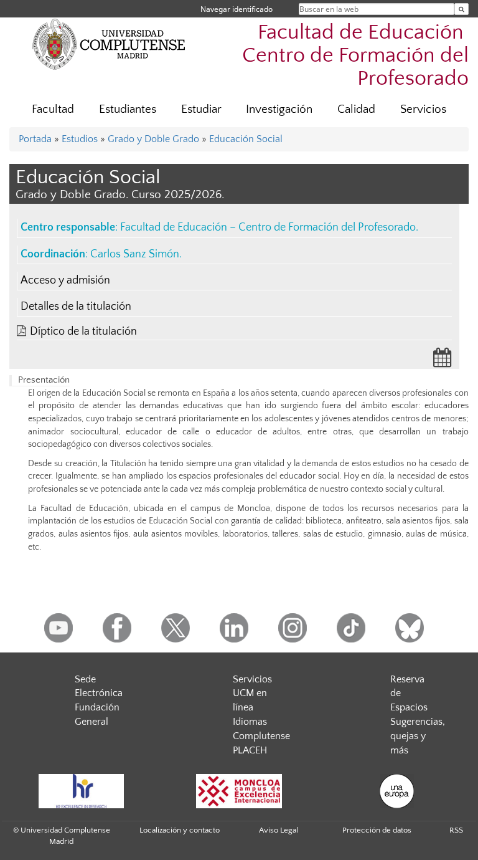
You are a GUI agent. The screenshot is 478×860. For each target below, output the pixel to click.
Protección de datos (376, 830)
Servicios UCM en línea (252, 694)
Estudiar (201, 109)
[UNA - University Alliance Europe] (397, 791)
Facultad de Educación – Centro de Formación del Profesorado (268, 227)
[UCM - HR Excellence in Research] (81, 791)
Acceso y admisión (65, 280)
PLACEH (250, 750)
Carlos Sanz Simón (134, 254)
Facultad (53, 109)
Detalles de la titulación (76, 306)
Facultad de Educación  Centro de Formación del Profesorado (355, 55)
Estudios (80, 139)
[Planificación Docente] (442, 361)
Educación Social (246, 139)
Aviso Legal (278, 830)
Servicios (423, 109)
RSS (456, 830)
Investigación (279, 109)
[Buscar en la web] (461, 9)
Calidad (356, 109)
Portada (35, 139)
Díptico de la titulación (83, 331)
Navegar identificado (236, 9)
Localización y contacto (179, 830)
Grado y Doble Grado (153, 139)
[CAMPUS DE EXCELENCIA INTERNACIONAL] (239, 791)
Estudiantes (127, 109)
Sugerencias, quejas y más (417, 736)
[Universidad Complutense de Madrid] (109, 43)
